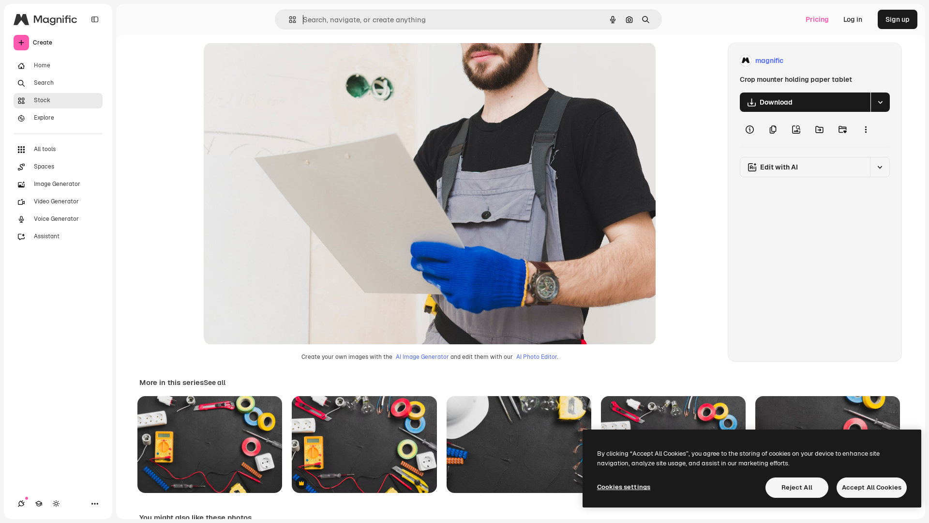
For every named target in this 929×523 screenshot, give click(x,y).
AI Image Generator (422, 357)
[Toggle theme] (56, 503)
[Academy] (38, 503)
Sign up (897, 19)
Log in (852, 19)
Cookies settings (623, 487)
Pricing (817, 19)
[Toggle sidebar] (95, 19)
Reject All (796, 487)
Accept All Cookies (871, 487)
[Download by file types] (880, 102)
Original (265, 60)
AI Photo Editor (536, 357)
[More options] (865, 129)
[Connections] (21, 503)
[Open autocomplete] (288, 19)
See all (214, 382)
